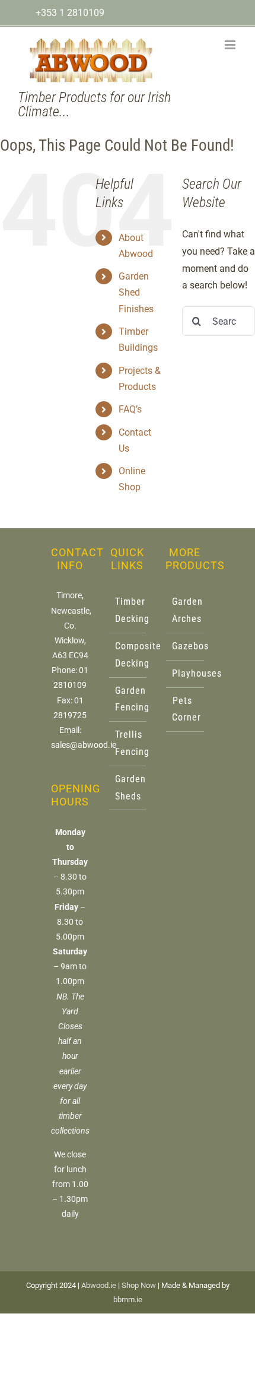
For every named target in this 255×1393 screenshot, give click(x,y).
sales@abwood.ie (83, 745)
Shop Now (139, 1285)
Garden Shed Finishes (136, 292)
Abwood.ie (98, 1285)
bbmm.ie (127, 1299)
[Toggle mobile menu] (231, 45)
